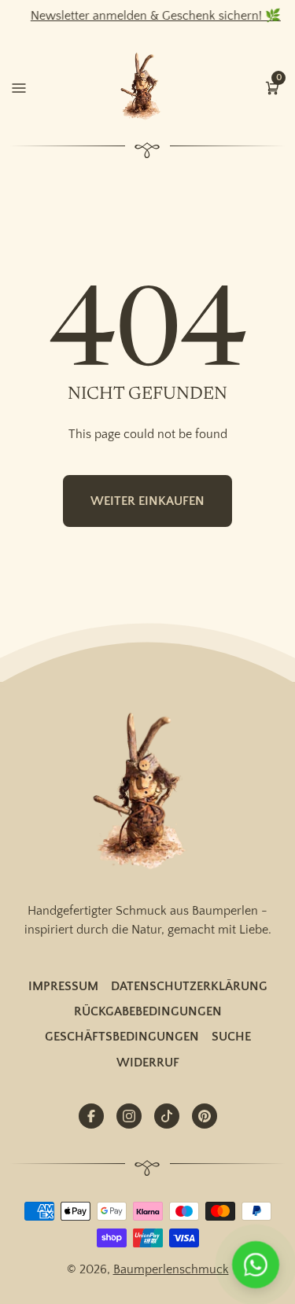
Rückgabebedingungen (148, 1011)
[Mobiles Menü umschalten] (18, 86)
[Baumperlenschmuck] (147, 792)
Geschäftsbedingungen (122, 1037)
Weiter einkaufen (147, 501)
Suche (231, 1037)
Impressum (63, 986)
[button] (272, 86)
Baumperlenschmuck (171, 1269)
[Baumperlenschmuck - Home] (143, 87)
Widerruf (147, 1062)
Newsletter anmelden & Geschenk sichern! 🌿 (149, 16)
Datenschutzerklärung (189, 986)
